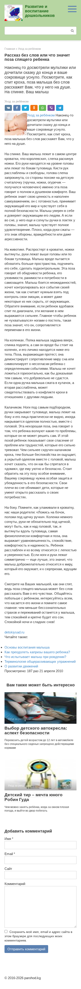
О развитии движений (21, 666)
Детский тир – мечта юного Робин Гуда (33, 797)
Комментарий (14, 884)
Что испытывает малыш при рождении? (35, 657)
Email (9, 854)
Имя (8, 839)
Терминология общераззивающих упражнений (40, 661)
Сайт (8, 869)
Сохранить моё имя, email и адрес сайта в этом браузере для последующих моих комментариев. (38, 936)
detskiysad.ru (14, 632)
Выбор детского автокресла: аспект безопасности (35, 730)
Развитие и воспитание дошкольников (40, 11)
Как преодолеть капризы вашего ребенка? (37, 652)
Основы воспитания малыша (27, 647)
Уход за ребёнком (16, 101)
